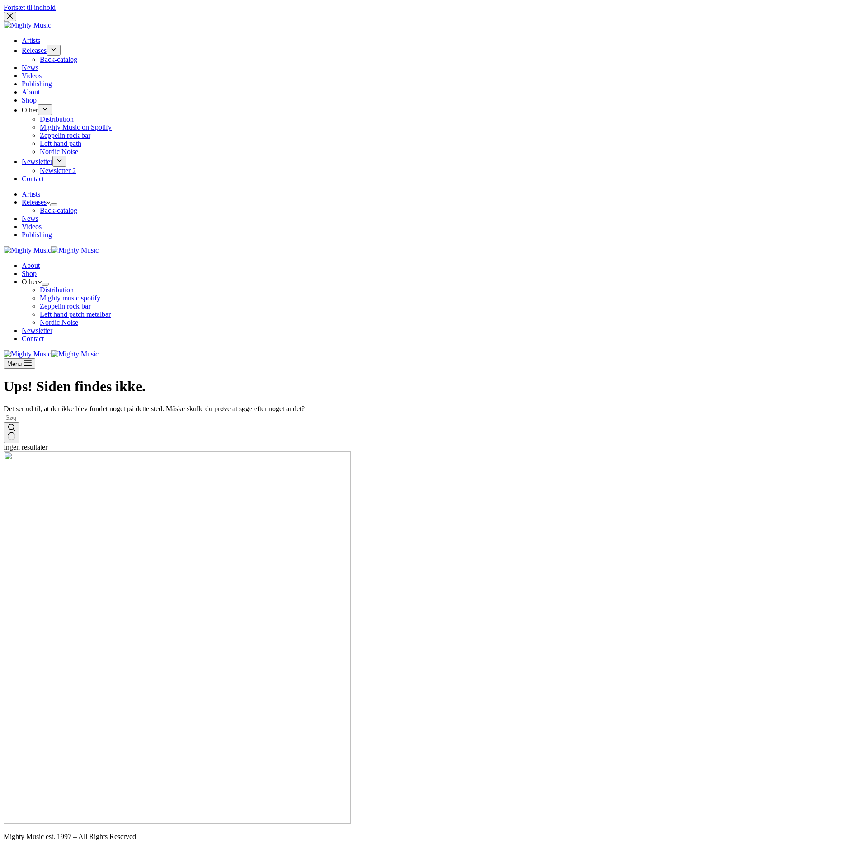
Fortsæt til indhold (30, 7)
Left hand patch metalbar (75, 314)
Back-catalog (58, 210)
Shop (29, 273)
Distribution (57, 290)
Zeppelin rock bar (65, 306)
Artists (31, 194)
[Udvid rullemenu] (53, 204)
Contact (33, 338)
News (30, 218)
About (31, 265)
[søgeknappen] (11, 432)
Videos (32, 226)
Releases (34, 202)
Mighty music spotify (70, 298)
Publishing (37, 235)
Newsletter (37, 330)
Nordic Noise (59, 322)
